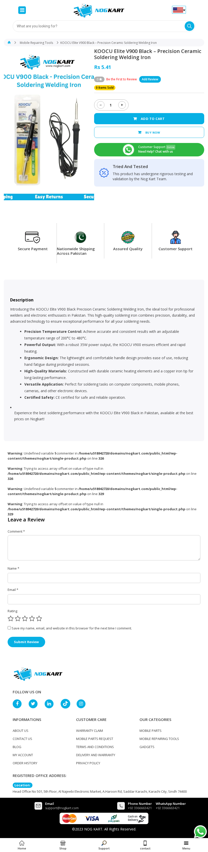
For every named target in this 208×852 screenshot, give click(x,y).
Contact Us (22, 738)
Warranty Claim (89, 730)
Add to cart (153, 118)
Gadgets (147, 747)
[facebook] (19, 703)
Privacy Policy (88, 763)
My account (23, 755)
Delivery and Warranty (95, 755)
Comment (16, 531)
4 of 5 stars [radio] (32, 618)
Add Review (150, 79)
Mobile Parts (151, 730)
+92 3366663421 (140, 808)
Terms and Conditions (95, 747)
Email (13, 589)
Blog (17, 747)
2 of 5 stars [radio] (18, 618)
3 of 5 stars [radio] (25, 618)
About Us (20, 730)
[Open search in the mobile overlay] (104, 26)
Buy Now (152, 132)
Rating (12, 611)
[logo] (38, 673)
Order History (25, 763)
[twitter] (35, 703)
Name (13, 568)
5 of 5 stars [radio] (39, 618)
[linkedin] (51, 703)
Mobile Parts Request (94, 738)
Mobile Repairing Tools (36, 43)
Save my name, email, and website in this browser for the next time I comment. (72, 628)
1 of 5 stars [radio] (11, 618)
